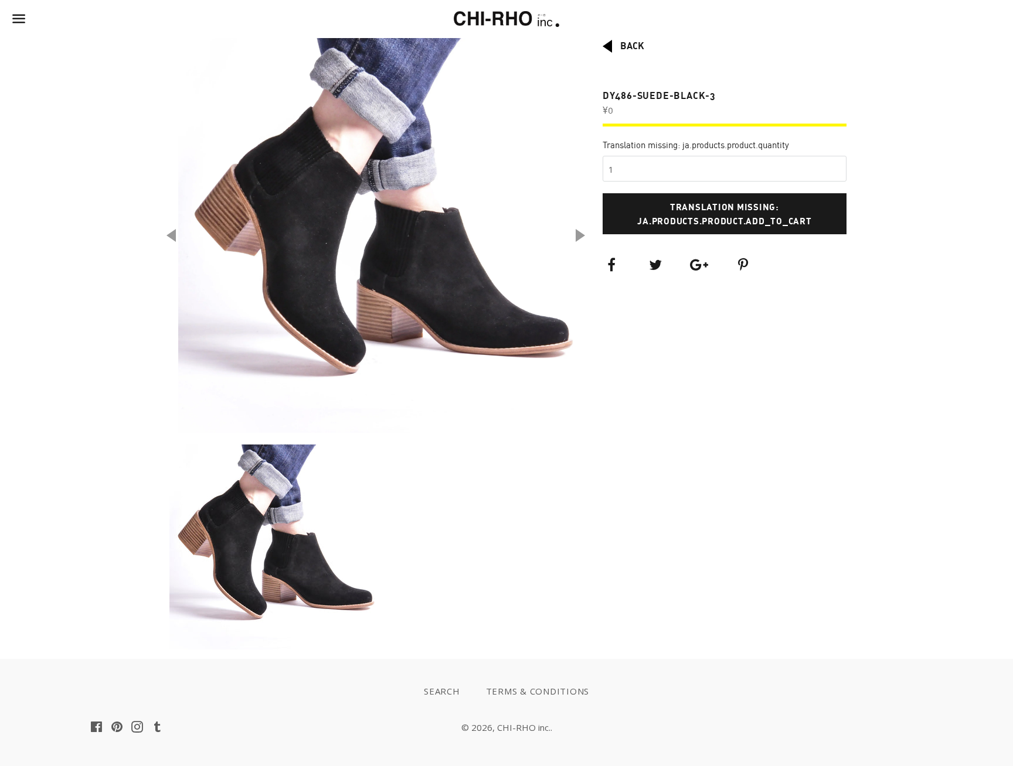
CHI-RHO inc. (523, 727)
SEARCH (442, 691)
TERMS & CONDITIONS (538, 691)
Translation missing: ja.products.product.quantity (696, 145)
